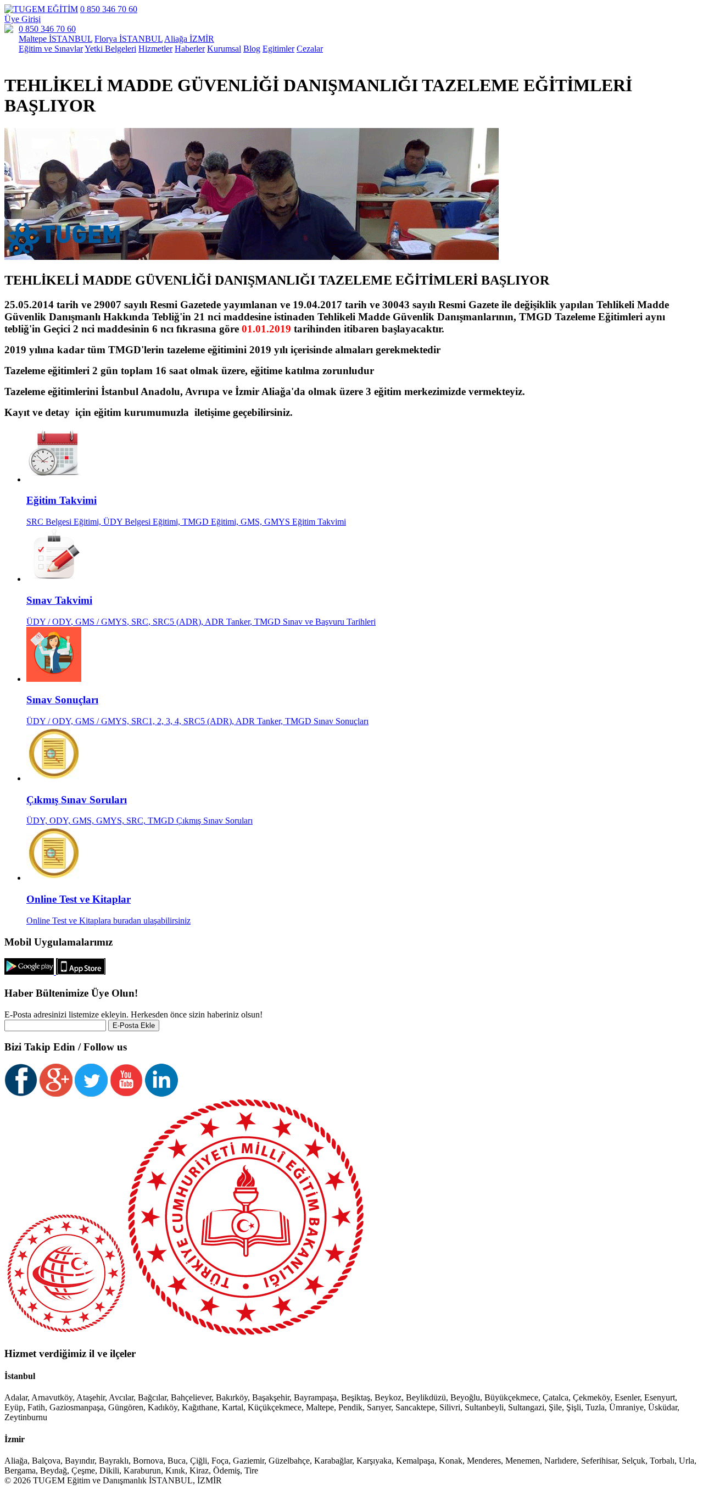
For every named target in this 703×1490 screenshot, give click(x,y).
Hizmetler (155, 48)
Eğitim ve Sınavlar (51, 48)
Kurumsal (224, 48)
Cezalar (310, 48)
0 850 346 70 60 (108, 9)
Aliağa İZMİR (189, 38)
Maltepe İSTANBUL (55, 38)
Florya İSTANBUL (128, 38)
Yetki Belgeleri (110, 48)
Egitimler (278, 48)
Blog (251, 48)
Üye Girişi (22, 19)
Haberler (190, 48)
